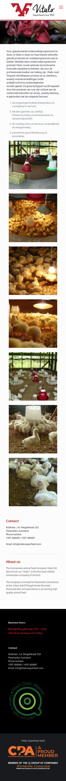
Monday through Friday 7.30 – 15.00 (27, 629)
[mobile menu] (61, 7)
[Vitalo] (33, 10)
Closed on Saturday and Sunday (25, 633)
